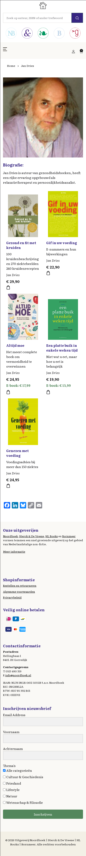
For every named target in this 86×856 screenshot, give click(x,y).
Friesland (13, 783)
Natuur (11, 796)
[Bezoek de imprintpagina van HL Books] (43, 34)
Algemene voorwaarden (19, 591)
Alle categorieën (19, 770)
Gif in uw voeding (61, 242)
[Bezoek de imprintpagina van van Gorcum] (75, 34)
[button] (5, 51)
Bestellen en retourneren (19, 585)
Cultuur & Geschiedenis (24, 776)
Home (11, 66)
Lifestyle (13, 789)
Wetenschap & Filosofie (24, 802)
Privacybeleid (12, 597)
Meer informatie (14, 551)
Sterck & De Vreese (31, 536)
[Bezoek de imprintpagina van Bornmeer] (59, 34)
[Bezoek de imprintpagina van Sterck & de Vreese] (27, 34)
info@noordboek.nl (18, 675)
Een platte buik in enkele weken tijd (62, 348)
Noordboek (10, 536)
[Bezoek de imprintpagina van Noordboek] (11, 34)
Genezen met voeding (17, 453)
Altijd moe (15, 345)
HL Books (51, 536)
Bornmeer (69, 536)
